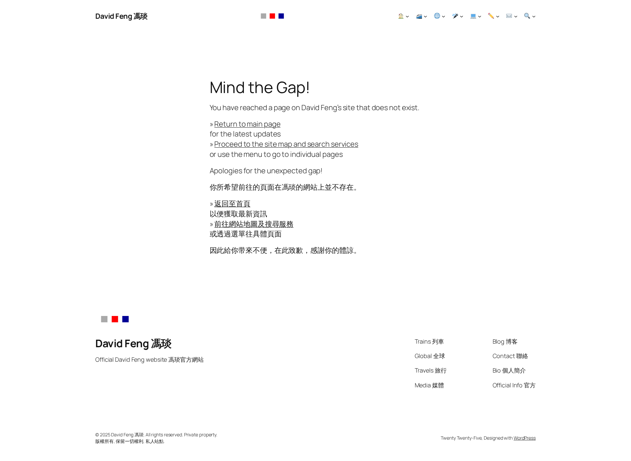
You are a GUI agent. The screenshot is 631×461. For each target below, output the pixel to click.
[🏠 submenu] (407, 16)
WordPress (525, 438)
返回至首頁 (232, 203)
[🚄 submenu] (425, 16)
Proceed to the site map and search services (286, 144)
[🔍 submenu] (534, 16)
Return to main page (247, 124)
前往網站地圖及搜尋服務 (253, 224)
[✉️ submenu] (516, 16)
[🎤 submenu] (461, 16)
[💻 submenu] (479, 16)
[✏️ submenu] (498, 16)
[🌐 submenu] (443, 16)
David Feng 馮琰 (121, 16)
